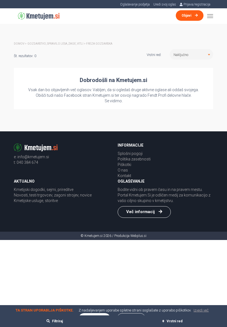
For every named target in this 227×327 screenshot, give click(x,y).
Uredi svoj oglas (164, 4)
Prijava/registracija (196, 4)
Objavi (187, 15)
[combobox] (191, 54)
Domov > (20, 43)
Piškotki (124, 164)
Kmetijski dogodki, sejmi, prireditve (43, 189)
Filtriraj (57, 321)
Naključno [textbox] (181, 55)
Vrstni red (174, 321)
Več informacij (141, 211)
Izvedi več (201, 310)
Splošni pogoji (130, 153)
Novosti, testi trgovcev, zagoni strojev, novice (53, 195)
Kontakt (124, 175)
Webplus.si (138, 236)
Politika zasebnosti (134, 159)
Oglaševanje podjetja (135, 4)
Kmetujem (42, 16)
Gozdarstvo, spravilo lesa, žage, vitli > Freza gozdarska (69, 43)
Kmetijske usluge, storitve (36, 200)
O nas (123, 170)
